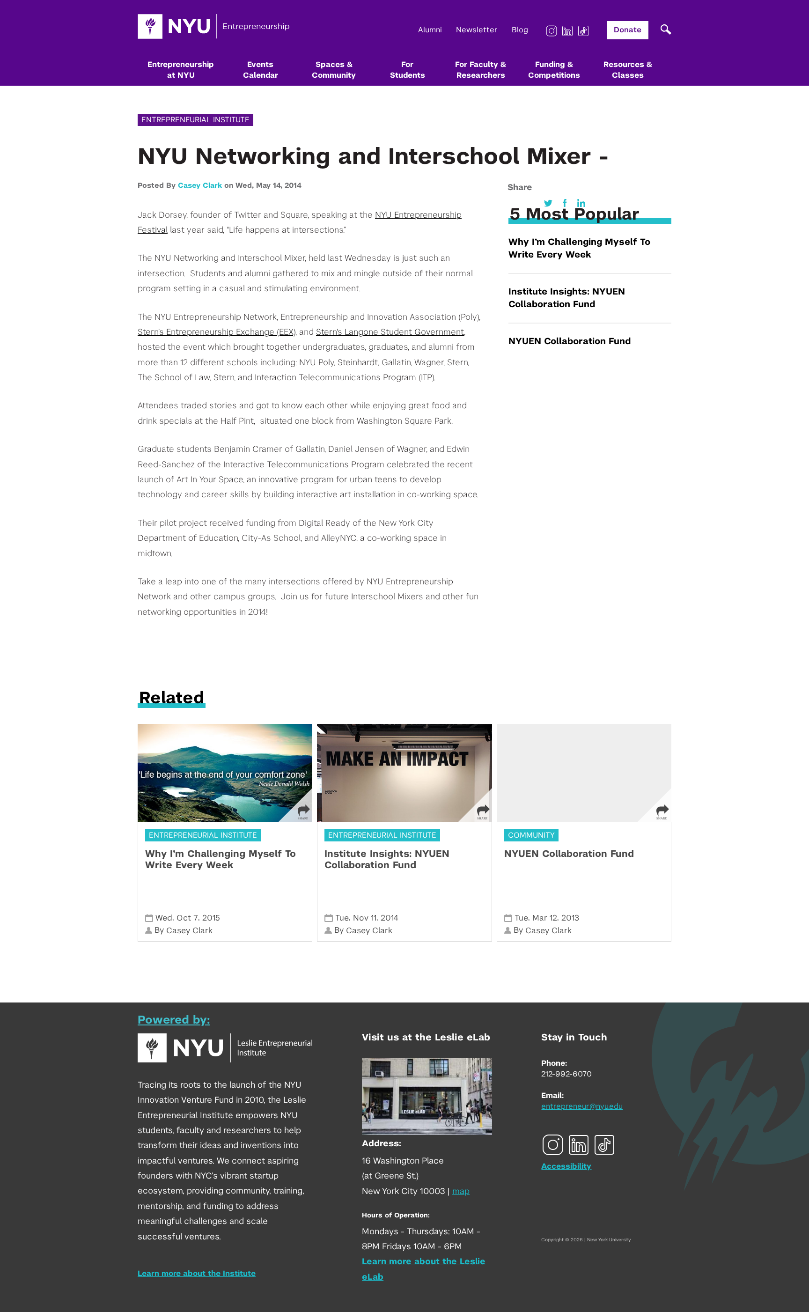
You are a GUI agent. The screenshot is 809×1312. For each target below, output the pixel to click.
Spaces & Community (334, 70)
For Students (407, 70)
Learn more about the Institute (197, 1273)
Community (531, 835)
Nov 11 (364, 918)
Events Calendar (260, 70)
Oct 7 (187, 918)
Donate (627, 30)
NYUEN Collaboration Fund (569, 341)
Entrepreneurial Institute (195, 120)
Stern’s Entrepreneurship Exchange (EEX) (216, 332)
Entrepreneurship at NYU (180, 70)
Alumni (430, 30)
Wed (163, 918)
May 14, (270, 185)
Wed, (245, 185)
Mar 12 (544, 918)
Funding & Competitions (554, 70)
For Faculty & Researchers (480, 70)
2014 (293, 185)
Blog (520, 30)
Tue (342, 918)
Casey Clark (200, 185)
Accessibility (566, 1166)
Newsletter (477, 30)
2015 (211, 918)
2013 (570, 918)
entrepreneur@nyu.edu (582, 1106)
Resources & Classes (627, 70)
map (461, 1191)
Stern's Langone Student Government (390, 332)
